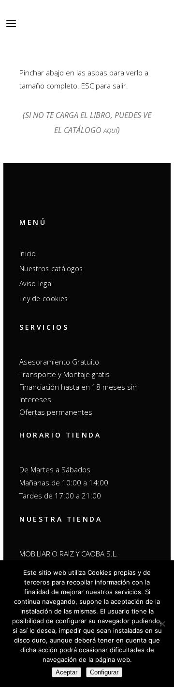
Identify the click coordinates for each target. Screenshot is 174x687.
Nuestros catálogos (51, 268)
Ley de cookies (43, 298)
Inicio (27, 253)
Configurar (104, 672)
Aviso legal (36, 283)
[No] (162, 624)
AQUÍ (110, 130)
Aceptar (66, 672)
